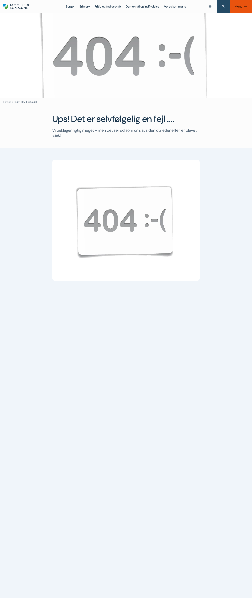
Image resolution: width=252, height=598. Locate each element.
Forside (7, 101)
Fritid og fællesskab (108, 6)
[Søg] (223, 6)
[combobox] (210, 6)
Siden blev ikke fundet (26, 101)
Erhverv (85, 6)
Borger (70, 6)
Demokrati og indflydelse (142, 6)
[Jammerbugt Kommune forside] (17, 7)
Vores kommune (175, 6)
